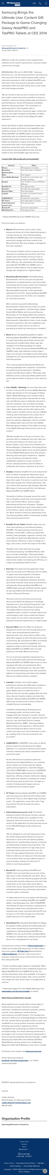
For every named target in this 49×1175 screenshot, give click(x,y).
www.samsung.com (33, 1051)
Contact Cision (24, 1142)
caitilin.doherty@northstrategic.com (16, 1102)
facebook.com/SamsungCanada (15, 1060)
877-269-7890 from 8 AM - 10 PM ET (24, 1155)
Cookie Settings (15, 1166)
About (24, 1147)
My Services (23, 1149)
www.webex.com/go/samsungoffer (16, 991)
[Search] (46, 3)
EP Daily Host (22, 951)
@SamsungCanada (35, 945)
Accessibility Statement (32, 1166)
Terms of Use (8, 1163)
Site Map (41, 1163)
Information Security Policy (25, 1163)
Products (24, 1144)
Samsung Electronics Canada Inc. (15, 1124)
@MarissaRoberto (9, 954)
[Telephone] (40, 3)
